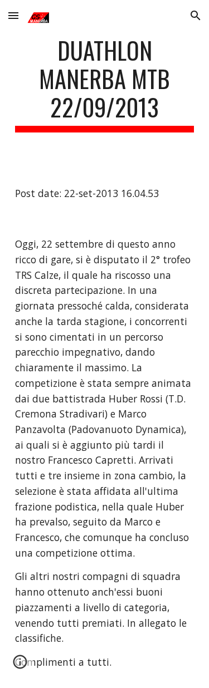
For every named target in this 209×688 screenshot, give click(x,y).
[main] (105, 84)
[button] (13, 15)
